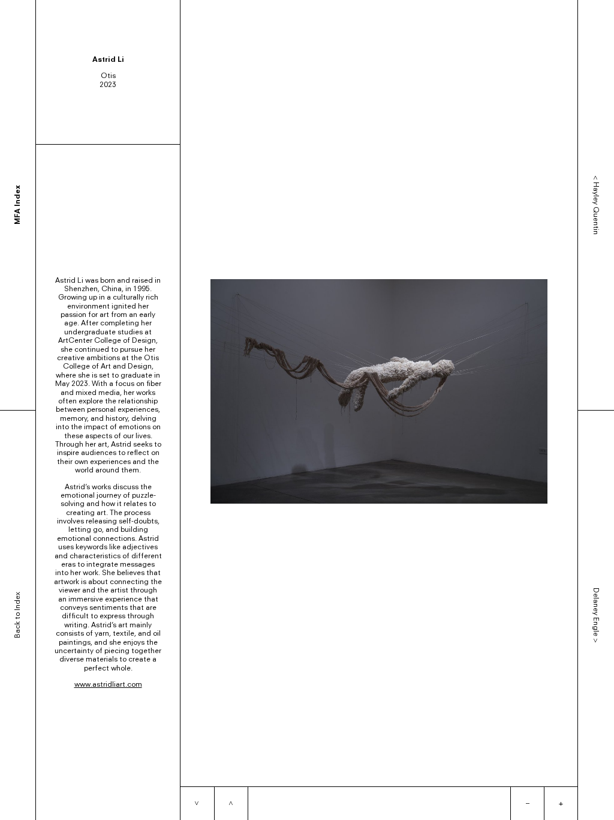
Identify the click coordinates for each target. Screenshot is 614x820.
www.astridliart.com (108, 684)
